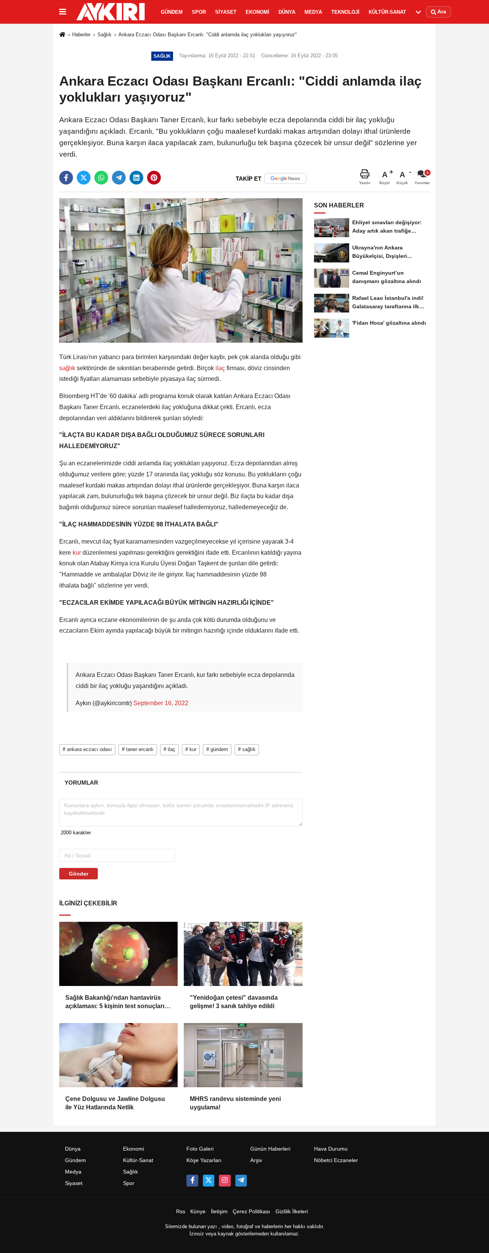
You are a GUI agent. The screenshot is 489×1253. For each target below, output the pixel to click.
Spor (199, 12)
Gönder (78, 874)
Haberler (81, 34)
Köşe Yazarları (204, 1160)
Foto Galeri (200, 1149)
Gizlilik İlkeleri (291, 1211)
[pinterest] (154, 178)
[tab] (81, 782)
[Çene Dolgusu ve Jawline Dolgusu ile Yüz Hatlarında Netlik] (118, 1055)
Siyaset (225, 12)
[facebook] (66, 178)
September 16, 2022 (160, 703)
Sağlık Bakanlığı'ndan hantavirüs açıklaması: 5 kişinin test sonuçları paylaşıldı (114, 1002)
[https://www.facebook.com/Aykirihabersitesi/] (192, 1180)
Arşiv (256, 1160)
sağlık (68, 368)
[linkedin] (136, 178)
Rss (180, 1211)
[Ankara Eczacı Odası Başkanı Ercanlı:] (181, 270)
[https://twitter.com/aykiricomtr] (208, 1180)
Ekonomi (257, 12)
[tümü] (418, 12)
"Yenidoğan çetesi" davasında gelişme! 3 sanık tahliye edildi (234, 1001)
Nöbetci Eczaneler (336, 1160)
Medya (313, 12)
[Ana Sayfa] (62, 35)
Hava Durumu (331, 1149)
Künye (198, 1211)
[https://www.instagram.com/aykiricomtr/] (224, 1180)
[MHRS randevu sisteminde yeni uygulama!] (243, 1055)
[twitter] (84, 178)
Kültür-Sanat (387, 12)
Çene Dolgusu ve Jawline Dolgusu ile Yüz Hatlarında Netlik (115, 1103)
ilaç (220, 368)
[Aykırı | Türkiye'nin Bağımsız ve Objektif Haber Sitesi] (112, 12)
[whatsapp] (101, 178)
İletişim (219, 1211)
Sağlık (104, 34)
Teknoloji (345, 12)
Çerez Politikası (251, 1211)
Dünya (287, 12)
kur (77, 552)
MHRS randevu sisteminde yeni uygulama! (235, 1103)
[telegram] (119, 178)
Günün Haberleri (270, 1149)
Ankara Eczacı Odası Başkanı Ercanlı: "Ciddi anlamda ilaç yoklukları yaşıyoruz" (207, 34)
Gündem (172, 12)
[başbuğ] (241, 1180)
